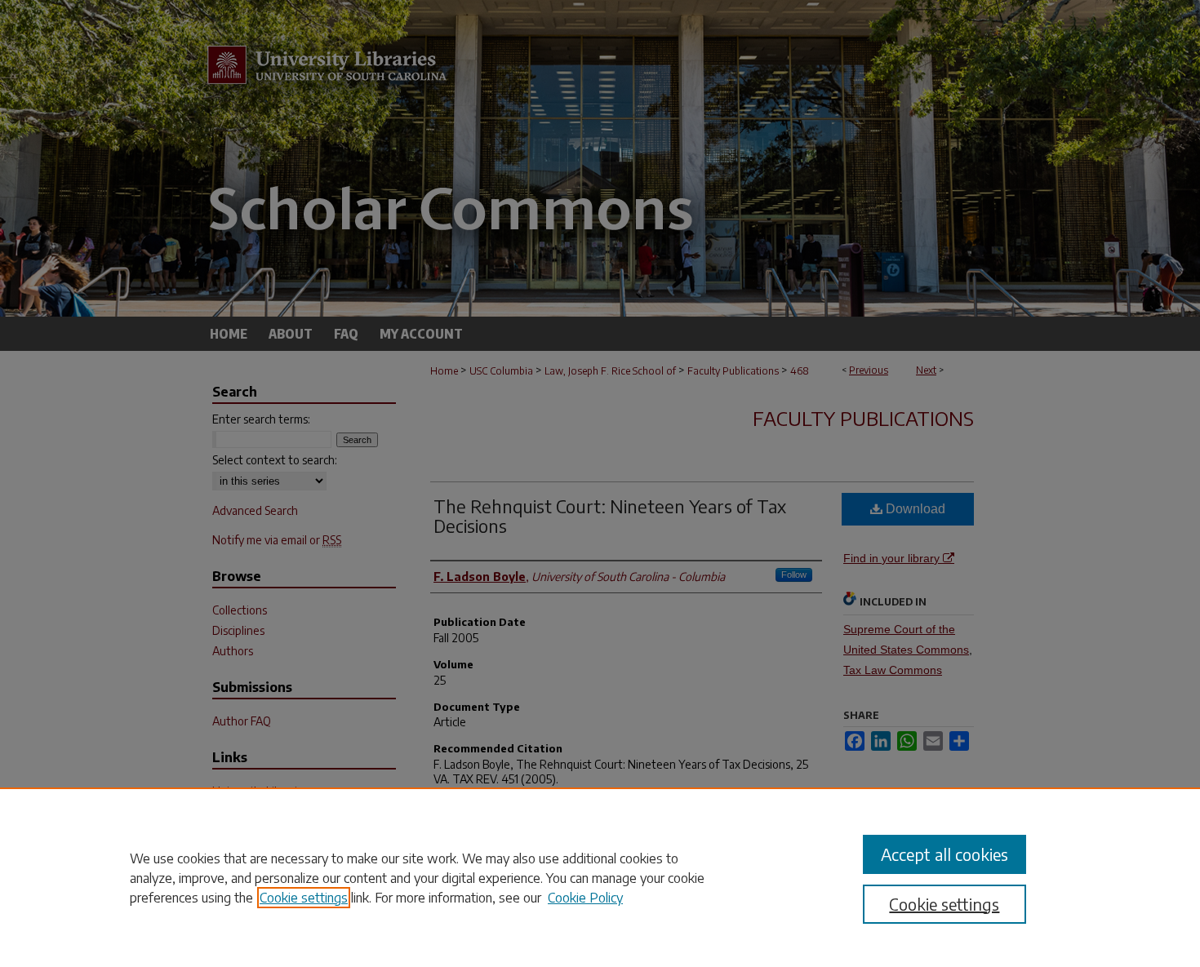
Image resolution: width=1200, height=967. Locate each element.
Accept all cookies (944, 854)
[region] (600, 877)
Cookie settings (304, 897)
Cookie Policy (585, 897)
